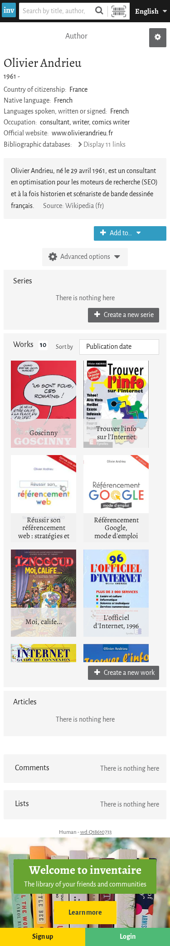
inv (9, 10)
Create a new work (128, 673)
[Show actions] (157, 37)
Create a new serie (128, 315)
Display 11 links (104, 144)
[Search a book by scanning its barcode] (119, 11)
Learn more (85, 912)
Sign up (42, 936)
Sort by (64, 347)
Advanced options (85, 257)
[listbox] (119, 347)
